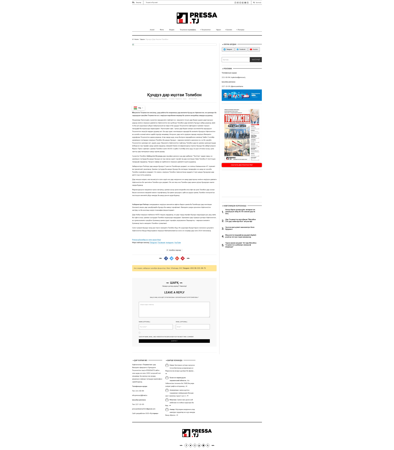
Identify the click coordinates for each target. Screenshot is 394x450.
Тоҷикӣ (148, 2)
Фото (162, 30)
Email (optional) (181, 322)
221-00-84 (226, 77)
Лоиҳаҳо (241, 30)
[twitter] (238, 3)
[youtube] (243, 3)
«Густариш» (154, 413)
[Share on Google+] (177, 258)
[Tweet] (171, 258)
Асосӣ (152, 30)
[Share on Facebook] (166, 258)
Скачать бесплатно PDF (242, 165)
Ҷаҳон (218, 30)
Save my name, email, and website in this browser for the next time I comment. (166, 337)
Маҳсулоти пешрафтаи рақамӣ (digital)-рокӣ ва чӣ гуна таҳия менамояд (241, 236)
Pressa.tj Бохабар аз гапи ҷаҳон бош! (146, 240)
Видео (171, 30)
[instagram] (240, 3)
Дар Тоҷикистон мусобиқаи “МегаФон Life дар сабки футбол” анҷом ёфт (240, 220)
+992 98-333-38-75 (198, 268)
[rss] (248, 3)
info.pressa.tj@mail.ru (139, 395)
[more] (166, 374)
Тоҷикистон (206, 30)
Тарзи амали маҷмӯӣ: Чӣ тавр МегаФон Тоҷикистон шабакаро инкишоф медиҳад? (240, 245)
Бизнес (229, 30)
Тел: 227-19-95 (138, 404)
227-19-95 (226, 86)
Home (136, 39)
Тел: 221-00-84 (138, 391)
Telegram (186, 268)
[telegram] (245, 3)
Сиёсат (173, 99)
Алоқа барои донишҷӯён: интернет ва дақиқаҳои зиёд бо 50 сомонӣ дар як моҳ (240, 211)
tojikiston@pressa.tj (238, 77)
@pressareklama (237, 86)
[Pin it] (182, 258)
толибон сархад (175, 250)
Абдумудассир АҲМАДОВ (159, 99)
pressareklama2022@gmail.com (143, 409)
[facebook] (235, 3)
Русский (154, 2)
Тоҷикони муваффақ (188, 30)
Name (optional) (144, 322)
